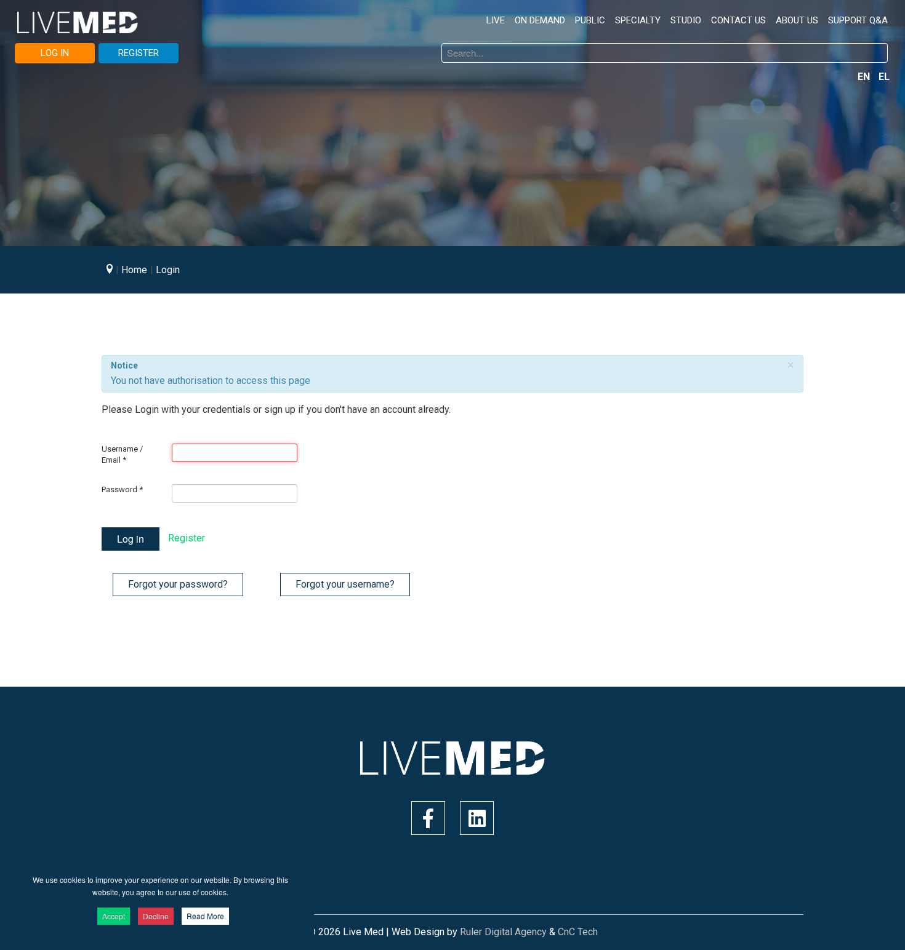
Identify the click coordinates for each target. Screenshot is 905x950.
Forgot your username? (345, 584)
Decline (156, 916)
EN (865, 76)
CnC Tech (578, 932)
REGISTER (138, 52)
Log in (130, 539)
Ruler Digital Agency (503, 932)
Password (122, 489)
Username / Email (122, 454)
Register (186, 538)
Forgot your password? (178, 584)
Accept (113, 916)
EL (884, 76)
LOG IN (55, 52)
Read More (205, 916)
